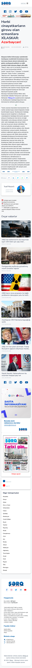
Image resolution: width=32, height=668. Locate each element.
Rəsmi (4, 522)
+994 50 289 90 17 (10, 642)
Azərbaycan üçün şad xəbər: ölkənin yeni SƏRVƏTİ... (10, 204)
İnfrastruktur (6, 508)
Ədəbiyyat (5, 547)
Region (5, 562)
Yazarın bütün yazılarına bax (9, 190)
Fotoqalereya (6, 533)
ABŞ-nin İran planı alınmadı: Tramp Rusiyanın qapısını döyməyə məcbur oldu (16, 349)
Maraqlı (5, 570)
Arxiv (4, 536)
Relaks (5, 542)
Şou (4, 539)
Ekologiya (5, 567)
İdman (4, 502)
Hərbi (4, 559)
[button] (24, 4)
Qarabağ (5, 513)
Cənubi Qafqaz (7, 519)
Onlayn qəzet (16, 474)
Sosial (4, 556)
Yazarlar (5, 525)
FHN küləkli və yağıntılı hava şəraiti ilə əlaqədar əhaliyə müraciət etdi (11, 209)
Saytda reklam (7, 629)
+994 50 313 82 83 (10, 641)
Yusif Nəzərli (9, 186)
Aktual (5, 545)
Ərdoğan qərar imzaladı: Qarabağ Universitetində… (9, 201)
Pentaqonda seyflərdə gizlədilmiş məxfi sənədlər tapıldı (15, 267)
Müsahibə (5, 496)
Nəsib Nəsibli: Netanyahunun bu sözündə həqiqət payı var (14, 374)
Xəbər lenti (8, 481)
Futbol (4, 511)
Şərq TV (8, 486)
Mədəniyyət (6, 516)
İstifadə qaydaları (8, 630)
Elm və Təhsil (6, 505)
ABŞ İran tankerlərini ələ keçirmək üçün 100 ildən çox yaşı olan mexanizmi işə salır (15, 242)
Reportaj (5, 528)
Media (4, 530)
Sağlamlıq (5, 550)
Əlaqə (5, 632)
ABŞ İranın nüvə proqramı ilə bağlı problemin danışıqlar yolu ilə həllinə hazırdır (16, 295)
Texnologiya (6, 553)
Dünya (4, 499)
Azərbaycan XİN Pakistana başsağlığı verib (16, 321)
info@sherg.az (9, 639)
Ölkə (4, 564)
